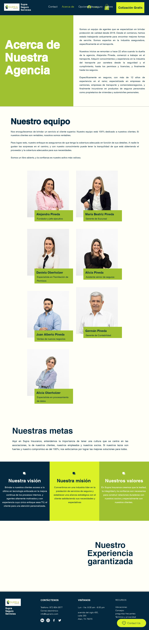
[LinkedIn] (42, 620)
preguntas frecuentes (125, 613)
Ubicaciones (121, 607)
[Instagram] (48, 620)
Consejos (119, 610)
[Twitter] (60, 620)
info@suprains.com (49, 614)
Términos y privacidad (125, 617)
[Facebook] (54, 620)
